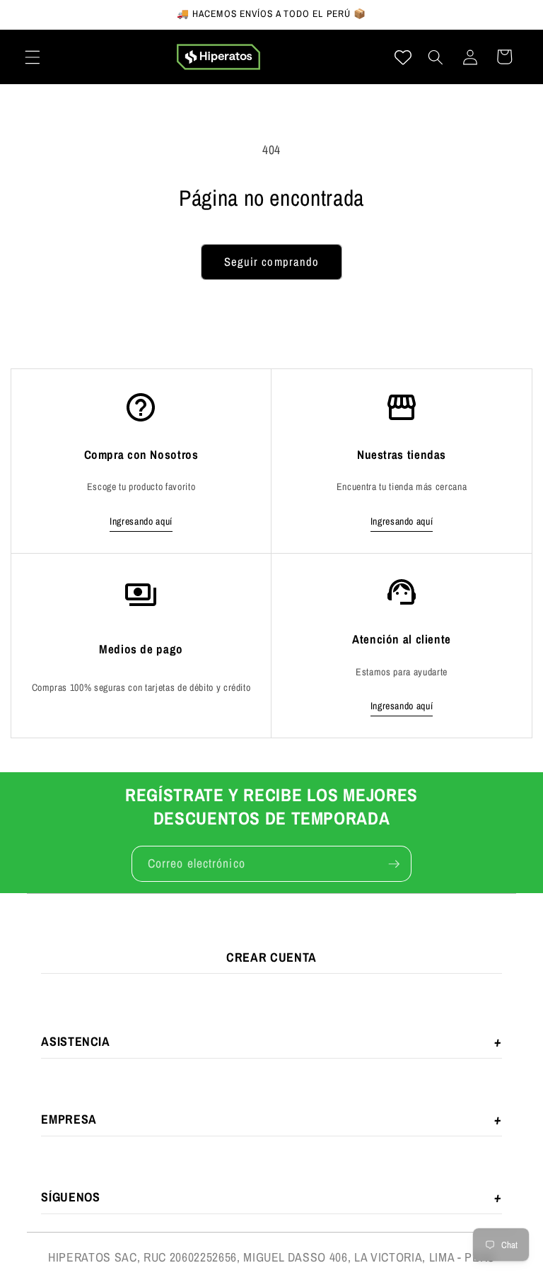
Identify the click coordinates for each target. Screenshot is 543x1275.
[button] (32, 57)
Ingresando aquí (141, 521)
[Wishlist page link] (403, 57)
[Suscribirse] (394, 864)
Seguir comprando (272, 261)
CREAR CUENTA (271, 957)
